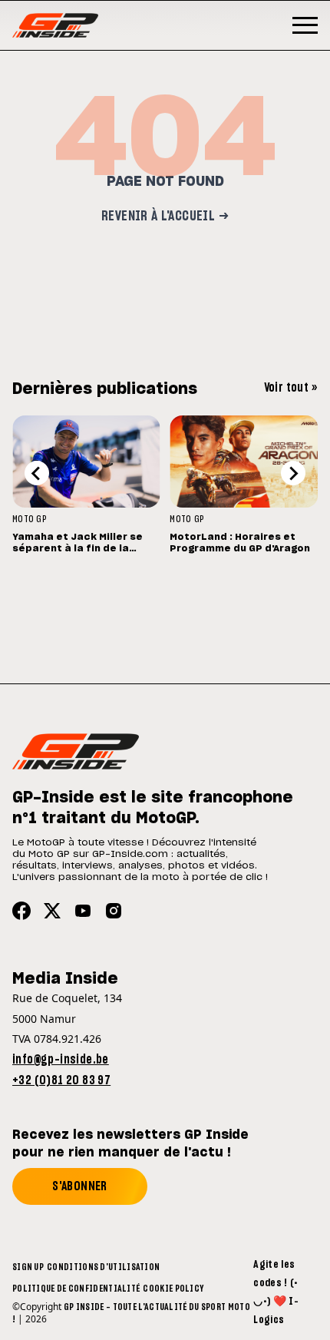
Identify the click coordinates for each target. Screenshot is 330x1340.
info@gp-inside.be (60, 1060)
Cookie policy (173, 1288)
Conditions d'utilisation (103, 1267)
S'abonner (79, 1186)
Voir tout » (291, 388)
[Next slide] (293, 473)
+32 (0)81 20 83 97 (61, 1080)
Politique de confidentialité (76, 1288)
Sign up (28, 1267)
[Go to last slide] (37, 473)
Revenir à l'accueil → (165, 216)
